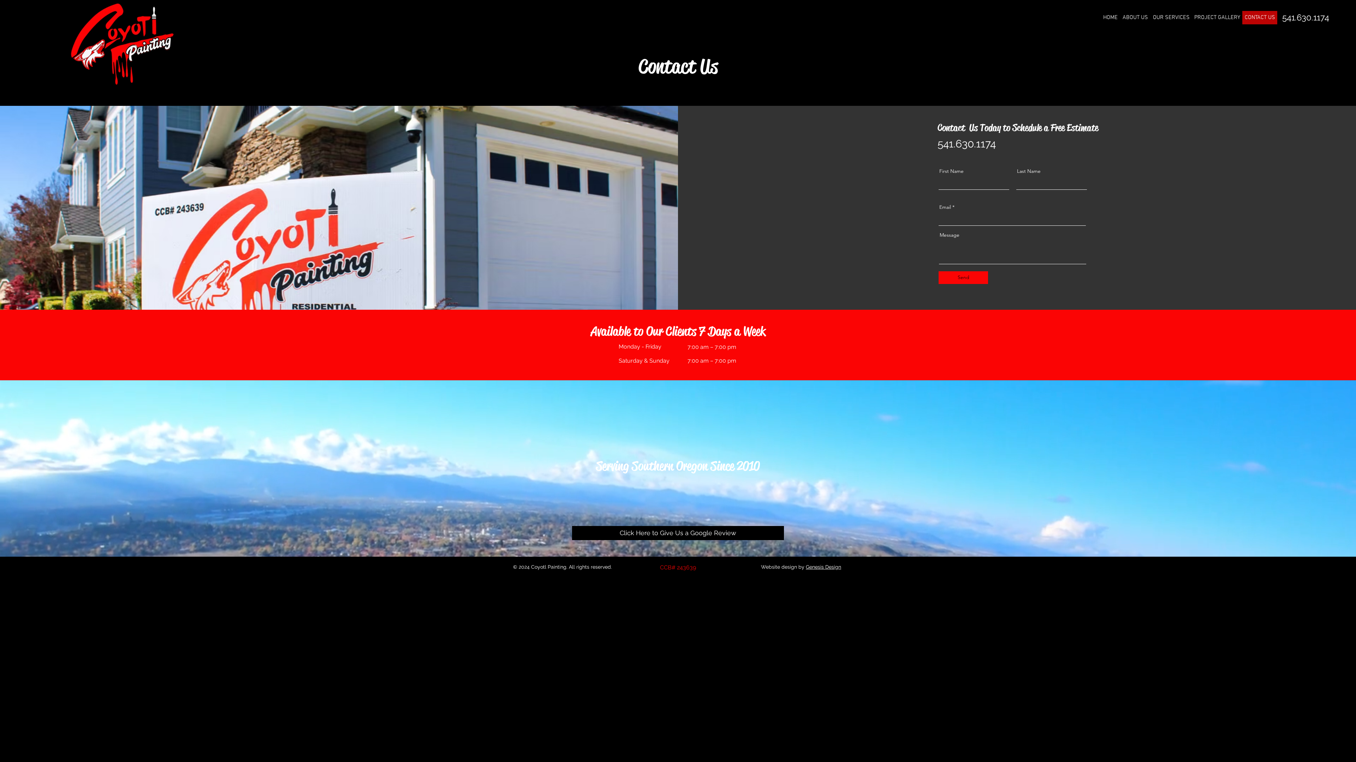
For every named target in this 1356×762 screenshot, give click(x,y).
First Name (951, 171)
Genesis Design (823, 567)
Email (945, 207)
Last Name (1029, 171)
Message (949, 234)
